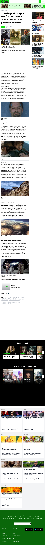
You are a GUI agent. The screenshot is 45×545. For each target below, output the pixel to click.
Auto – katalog (20, 516)
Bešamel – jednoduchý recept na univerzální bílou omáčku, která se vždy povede (32, 454)
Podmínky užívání (5, 535)
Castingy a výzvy (15, 531)
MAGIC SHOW (27, 379)
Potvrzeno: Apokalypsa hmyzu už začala (9, 442)
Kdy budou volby (6, 516)
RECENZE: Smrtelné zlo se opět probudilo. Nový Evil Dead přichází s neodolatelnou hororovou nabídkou (27, 357)
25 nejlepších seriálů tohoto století (8, 468)
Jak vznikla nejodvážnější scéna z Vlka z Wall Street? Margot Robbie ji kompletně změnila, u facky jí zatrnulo (11, 479)
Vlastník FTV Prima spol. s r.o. (6, 539)
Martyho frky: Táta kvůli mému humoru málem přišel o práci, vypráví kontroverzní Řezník (33, 469)
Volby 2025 (34, 516)
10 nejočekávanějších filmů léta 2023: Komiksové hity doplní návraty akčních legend (37, 67)
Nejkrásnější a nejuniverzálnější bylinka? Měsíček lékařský (10, 494)
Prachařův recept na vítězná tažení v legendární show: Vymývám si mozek (33, 423)
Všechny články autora (16, 287)
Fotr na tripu (16, 379)
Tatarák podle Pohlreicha (7, 518)
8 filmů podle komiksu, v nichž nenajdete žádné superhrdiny (10, 474)
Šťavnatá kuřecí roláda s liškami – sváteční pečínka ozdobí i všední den (32, 449)
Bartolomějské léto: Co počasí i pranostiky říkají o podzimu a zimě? (10, 505)
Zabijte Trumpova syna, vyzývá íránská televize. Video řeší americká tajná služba (11, 418)
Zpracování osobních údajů (17, 535)
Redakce (14, 538)
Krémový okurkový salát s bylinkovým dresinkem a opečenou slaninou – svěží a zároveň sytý (32, 443)
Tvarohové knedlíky (38, 518)
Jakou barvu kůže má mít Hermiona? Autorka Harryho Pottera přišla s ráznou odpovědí (10, 357)
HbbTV (3, 533)
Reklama (3, 531)
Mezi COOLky (6, 379)
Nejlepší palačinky (19, 520)
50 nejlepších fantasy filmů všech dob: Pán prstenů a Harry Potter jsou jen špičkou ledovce (37, 44)
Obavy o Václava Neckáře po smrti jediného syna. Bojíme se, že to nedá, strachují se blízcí (10, 429)
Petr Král (7, 27)
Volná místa (4, 530)
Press (13, 530)
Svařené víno (39, 516)
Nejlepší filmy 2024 (13, 515)
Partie (36, 515)
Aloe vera (14, 518)
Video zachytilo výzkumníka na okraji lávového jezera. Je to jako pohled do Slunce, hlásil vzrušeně (11, 454)
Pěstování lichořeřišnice (21, 518)
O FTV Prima (4, 528)
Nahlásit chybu (4, 541)
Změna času (32, 515)
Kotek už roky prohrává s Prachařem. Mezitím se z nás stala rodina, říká (33, 418)
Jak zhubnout (7, 515)
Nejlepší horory (21, 515)
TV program (26, 515)
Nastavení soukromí (16, 541)
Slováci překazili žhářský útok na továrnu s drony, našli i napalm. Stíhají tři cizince (11, 423)
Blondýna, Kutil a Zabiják (37, 380)
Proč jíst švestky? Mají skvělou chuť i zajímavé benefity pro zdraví (11, 499)
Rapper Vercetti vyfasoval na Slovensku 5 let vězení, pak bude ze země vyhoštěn (33, 474)
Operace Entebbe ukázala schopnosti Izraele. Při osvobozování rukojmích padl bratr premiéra (10, 449)
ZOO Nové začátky (13, 516)
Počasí (39, 515)
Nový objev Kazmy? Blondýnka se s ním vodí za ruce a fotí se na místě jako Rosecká (33, 479)
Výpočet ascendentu (30, 518)
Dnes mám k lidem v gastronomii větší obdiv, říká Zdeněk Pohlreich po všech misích (33, 429)
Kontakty (14, 533)
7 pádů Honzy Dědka (27, 516)
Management (15, 528)
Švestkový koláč (26, 520)
